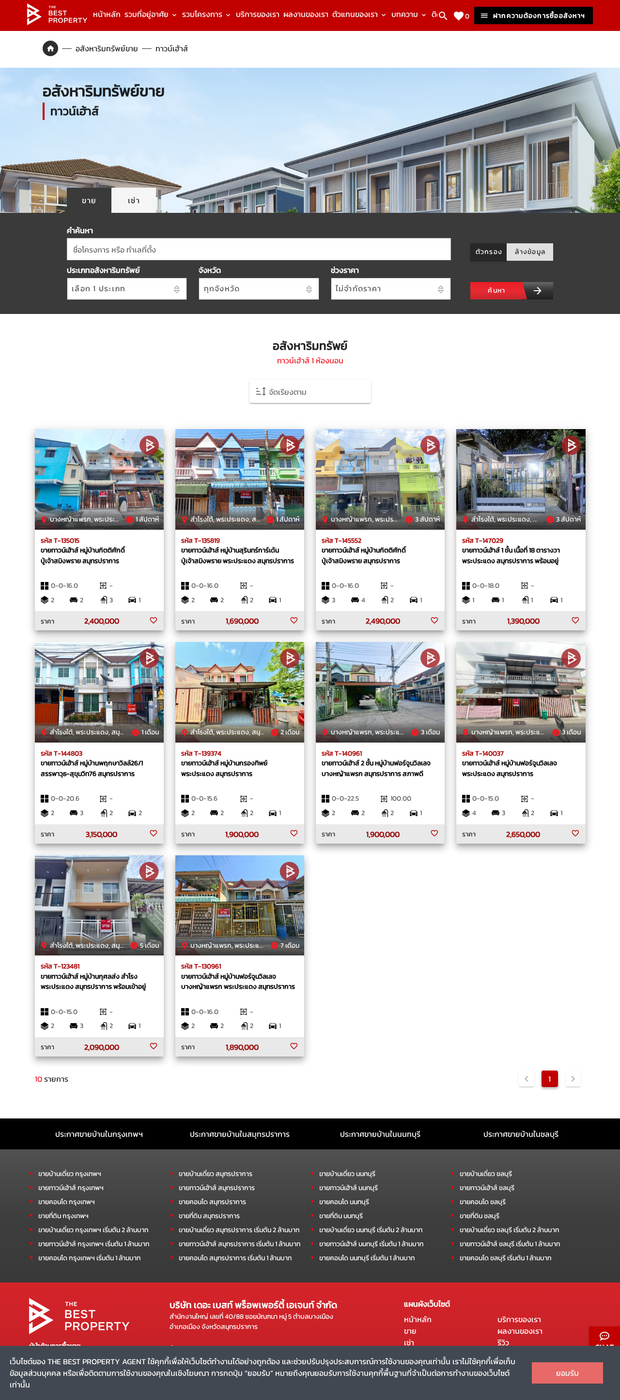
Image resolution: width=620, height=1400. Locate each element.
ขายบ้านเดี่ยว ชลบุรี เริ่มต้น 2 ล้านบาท (509, 1230)
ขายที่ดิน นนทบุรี (341, 1216)
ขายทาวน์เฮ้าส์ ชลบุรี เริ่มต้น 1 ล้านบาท (510, 1244)
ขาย (410, 1331)
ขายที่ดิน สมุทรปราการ (209, 1216)
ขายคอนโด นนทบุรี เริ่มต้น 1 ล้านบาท (367, 1258)
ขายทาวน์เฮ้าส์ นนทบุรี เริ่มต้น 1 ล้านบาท (371, 1244)
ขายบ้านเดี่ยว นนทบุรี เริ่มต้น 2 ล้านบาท (370, 1230)
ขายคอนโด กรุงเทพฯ (66, 1202)
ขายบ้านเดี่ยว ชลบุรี (486, 1174)
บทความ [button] (405, 14)
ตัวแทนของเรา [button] (356, 14)
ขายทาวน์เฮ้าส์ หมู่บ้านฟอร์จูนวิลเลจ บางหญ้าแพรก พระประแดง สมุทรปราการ (238, 981)
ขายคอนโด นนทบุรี (344, 1202)
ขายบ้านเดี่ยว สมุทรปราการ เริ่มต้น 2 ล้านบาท (239, 1230)
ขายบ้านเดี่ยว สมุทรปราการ (215, 1174)
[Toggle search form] (443, 16)
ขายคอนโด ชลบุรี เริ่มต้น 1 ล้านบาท (505, 1258)
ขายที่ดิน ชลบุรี (479, 1216)
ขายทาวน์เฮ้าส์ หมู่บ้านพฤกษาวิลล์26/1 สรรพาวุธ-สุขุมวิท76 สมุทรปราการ (92, 768)
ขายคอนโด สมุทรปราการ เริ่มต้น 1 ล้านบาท (235, 1258)
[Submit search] (537, 290)
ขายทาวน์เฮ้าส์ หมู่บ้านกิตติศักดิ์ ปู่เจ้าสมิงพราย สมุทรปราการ (83, 555)
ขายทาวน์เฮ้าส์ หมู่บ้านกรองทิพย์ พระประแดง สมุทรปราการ (224, 768)
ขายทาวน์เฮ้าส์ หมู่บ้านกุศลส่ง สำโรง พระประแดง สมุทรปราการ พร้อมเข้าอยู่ (93, 981)
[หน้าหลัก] (57, 22)
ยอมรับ (567, 1373)
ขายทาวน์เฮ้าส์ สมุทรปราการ (217, 1188)
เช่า (409, 1342)
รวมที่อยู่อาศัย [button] (147, 14)
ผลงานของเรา (305, 14)
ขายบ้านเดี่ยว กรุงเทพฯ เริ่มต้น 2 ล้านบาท (93, 1230)
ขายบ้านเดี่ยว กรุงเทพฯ (69, 1174)
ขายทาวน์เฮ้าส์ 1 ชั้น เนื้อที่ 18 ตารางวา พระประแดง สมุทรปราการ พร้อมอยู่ (511, 555)
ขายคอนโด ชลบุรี (483, 1202)
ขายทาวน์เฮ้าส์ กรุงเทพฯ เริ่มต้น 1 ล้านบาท (93, 1244)
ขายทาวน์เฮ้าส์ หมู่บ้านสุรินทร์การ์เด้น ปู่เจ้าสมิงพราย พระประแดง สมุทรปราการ (237, 555)
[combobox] (259, 249)
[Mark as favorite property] (153, 620)
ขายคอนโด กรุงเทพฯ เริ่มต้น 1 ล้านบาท (89, 1258)
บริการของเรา (257, 14)
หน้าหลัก (107, 14)
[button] (310, 391)
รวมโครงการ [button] (203, 14)
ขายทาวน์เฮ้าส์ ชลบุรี (487, 1188)
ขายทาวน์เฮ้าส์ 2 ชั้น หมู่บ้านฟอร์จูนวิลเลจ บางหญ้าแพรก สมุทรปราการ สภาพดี (376, 768)
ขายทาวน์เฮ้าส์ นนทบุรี (348, 1188)
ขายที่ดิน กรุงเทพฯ (63, 1216)
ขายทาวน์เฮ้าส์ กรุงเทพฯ (71, 1188)
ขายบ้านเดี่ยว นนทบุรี (347, 1174)
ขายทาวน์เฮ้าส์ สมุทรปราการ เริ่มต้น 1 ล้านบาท (239, 1244)
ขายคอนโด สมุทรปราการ (212, 1202)
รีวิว (503, 1342)
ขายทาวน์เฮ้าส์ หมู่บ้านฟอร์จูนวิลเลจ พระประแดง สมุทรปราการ (509, 768)
